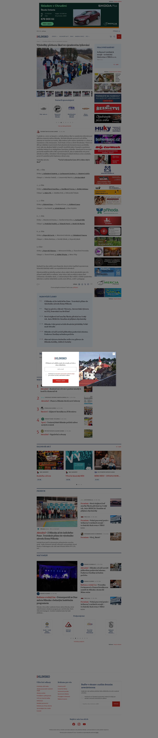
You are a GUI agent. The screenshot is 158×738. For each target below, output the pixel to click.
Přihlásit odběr (60, 381)
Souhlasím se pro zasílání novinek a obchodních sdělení (61, 374)
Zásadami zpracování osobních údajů (64, 374)
